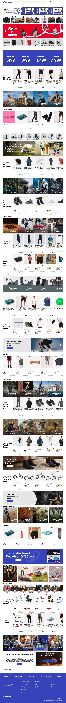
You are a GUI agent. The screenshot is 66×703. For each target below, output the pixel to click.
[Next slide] (60, 31)
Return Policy (37, 683)
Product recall (38, 687)
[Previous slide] (5, 31)
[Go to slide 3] (32, 351)
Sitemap (37, 686)
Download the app (7, 680)
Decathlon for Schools (25, 681)
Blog (51, 687)
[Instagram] (12, 685)
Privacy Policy (14, 698)
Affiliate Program (24, 687)
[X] (7, 685)
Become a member (7, 682)
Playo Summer (23, 689)
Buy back (22, 692)
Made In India (52, 683)
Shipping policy (38, 684)
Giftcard (22, 686)
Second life (23, 690)
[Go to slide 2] (33, 665)
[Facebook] (4, 685)
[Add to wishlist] (18, 87)
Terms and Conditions (7, 698)
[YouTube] (9, 685)
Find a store (37, 681)
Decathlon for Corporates (26, 683)
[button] (5, 5)
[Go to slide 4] (33, 504)
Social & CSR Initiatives (54, 684)
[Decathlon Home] (7, 2)
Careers (51, 686)
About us (51, 681)
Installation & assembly (25, 693)
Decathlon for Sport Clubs (26, 684)
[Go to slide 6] (33, 37)
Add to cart (21, 87)
